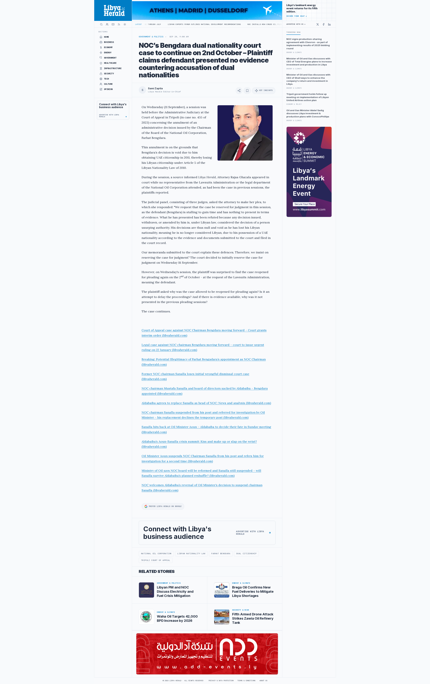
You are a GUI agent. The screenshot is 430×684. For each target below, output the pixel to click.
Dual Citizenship (246, 553)
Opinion (108, 89)
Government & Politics (151, 36)
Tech (106, 79)
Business (109, 42)
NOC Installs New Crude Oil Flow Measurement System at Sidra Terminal (247, 24)
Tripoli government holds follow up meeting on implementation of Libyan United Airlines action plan (307, 97)
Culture (108, 84)
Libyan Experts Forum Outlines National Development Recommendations (166, 24)
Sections (103, 32)
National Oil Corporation (156, 553)
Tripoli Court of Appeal (155, 560)
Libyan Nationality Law (191, 553)
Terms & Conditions (246, 681)
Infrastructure (113, 68)
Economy (108, 47)
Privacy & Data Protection (221, 681)
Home (106, 37)
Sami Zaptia (155, 88)
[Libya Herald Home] (113, 10)
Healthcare (110, 63)
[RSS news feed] (119, 24)
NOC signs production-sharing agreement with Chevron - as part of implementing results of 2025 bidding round (308, 44)
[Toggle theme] (124, 24)
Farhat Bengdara (220, 553)
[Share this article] (239, 90)
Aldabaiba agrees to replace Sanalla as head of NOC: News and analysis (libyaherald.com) (206, 403)
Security (109, 73)
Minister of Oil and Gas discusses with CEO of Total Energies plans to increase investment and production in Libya (309, 61)
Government (110, 58)
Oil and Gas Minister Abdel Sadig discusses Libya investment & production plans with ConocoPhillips (307, 113)
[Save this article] (247, 90)
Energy (108, 52)
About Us (263, 681)
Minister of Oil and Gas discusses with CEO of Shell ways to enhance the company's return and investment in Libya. (308, 79)
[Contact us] (113, 24)
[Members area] (107, 24)
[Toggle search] (101, 24)
